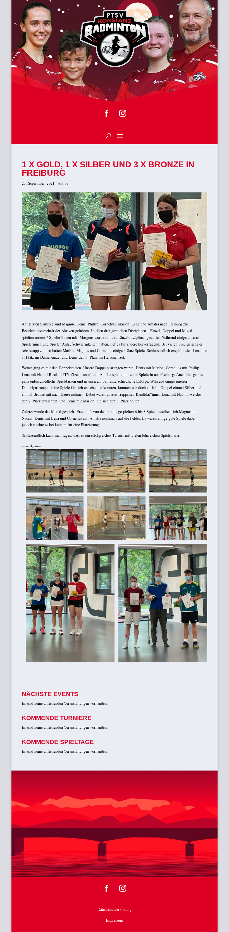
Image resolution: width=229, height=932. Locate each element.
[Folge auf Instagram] (123, 113)
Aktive (63, 183)
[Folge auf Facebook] (106, 113)
